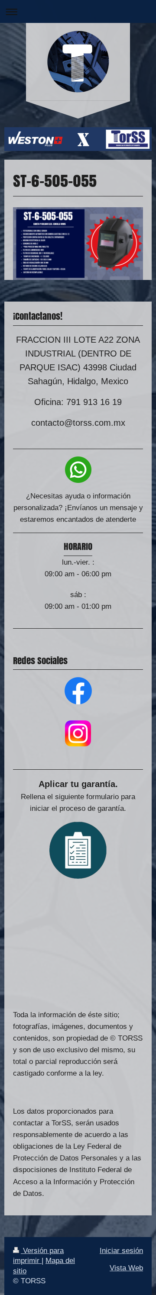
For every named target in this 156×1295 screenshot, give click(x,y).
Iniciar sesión (121, 1251)
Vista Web (126, 1268)
